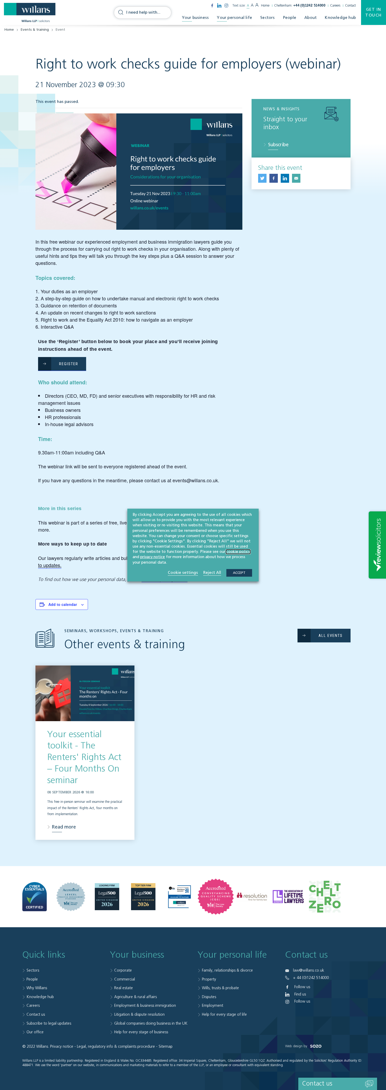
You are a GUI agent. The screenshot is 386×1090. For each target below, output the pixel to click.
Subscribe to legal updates (49, 1023)
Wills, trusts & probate (220, 988)
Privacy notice (61, 1047)
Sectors (267, 18)
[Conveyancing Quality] (216, 897)
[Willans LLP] (29, 12)
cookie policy (238, 552)
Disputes (209, 997)
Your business (195, 18)
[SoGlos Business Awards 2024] (179, 896)
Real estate (123, 988)
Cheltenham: (299, 5)
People (289, 18)
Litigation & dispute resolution (139, 1014)
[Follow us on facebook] (212, 5)
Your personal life (234, 18)
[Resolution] (252, 897)
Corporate (123, 970)
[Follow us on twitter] (262, 178)
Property (209, 979)
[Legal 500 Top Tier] (143, 896)
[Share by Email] (296, 178)
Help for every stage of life (224, 1014)
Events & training (35, 30)
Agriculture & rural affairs (135, 997)
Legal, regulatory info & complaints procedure (116, 1047)
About (310, 18)
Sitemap (166, 1047)
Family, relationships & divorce (227, 970)
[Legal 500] (107, 896)
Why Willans (37, 988)
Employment (212, 1006)
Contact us (36, 1014)
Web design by (296, 1046)
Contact (350, 5)
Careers (335, 5)
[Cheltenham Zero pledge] (324, 897)
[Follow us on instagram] (226, 5)
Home (265, 5)
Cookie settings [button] (183, 572)
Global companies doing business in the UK (150, 1023)
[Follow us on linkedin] (219, 5)
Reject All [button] (212, 572)
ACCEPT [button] (239, 572)
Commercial (124, 979)
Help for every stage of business (141, 1032)
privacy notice (152, 557)
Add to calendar (62, 604)
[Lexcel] (71, 897)
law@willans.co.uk (308, 970)
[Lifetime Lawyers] (288, 897)
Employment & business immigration (145, 1006)
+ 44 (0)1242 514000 (311, 978)
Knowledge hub (340, 18)
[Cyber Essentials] (34, 896)
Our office (35, 1032)
